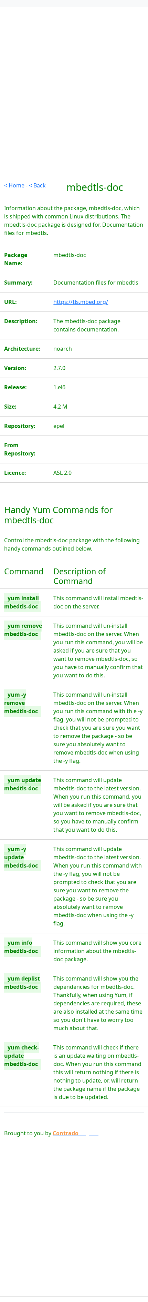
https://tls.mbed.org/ (80, 302)
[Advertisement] (74, 107)
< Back (37, 185)
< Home (14, 185)
